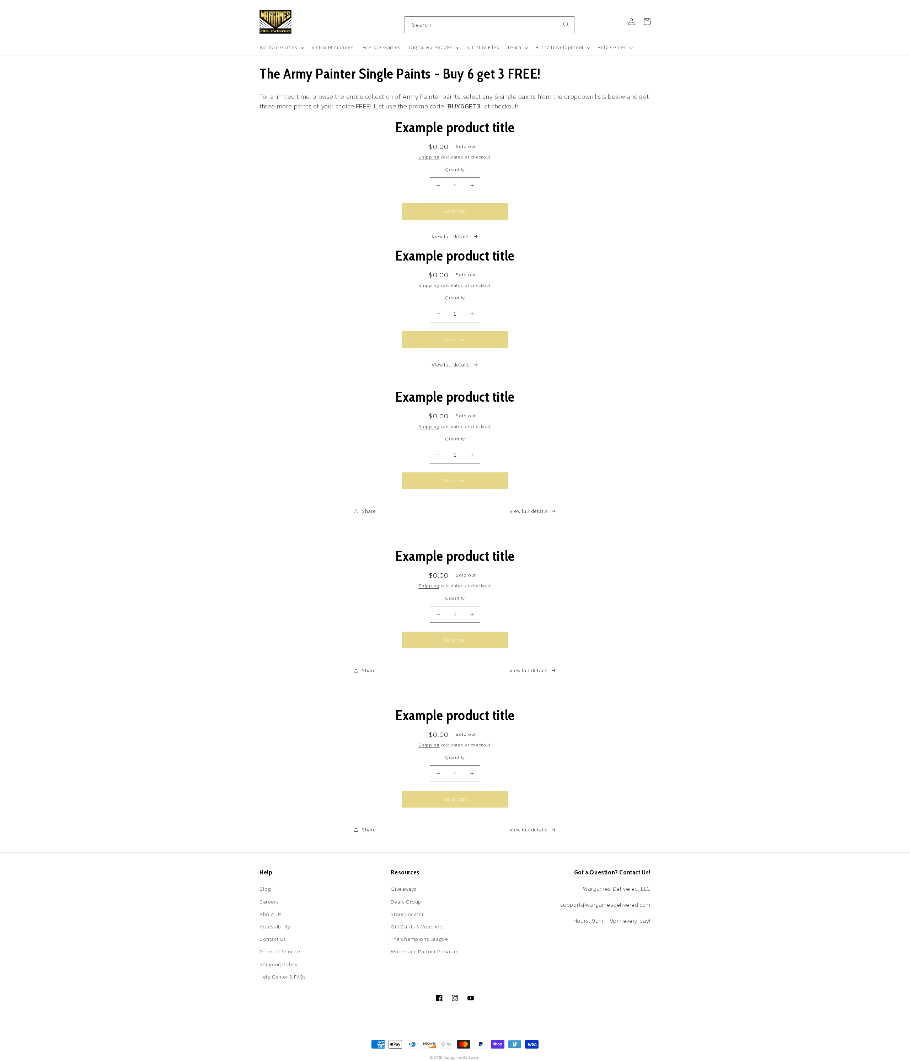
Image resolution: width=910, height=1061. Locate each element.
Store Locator (407, 914)
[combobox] (489, 25)
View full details (451, 236)
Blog (265, 889)
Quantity (455, 169)
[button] (281, 47)
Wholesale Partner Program (425, 951)
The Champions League (419, 939)
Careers (269, 902)
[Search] (566, 24)
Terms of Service (279, 951)
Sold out (455, 211)
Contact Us (272, 939)
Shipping (428, 157)
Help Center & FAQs (282, 977)
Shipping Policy (278, 964)
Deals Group (406, 902)
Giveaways (403, 889)
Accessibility (274, 927)
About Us (270, 914)
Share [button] (369, 511)
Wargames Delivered (462, 1057)
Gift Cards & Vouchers (417, 927)
